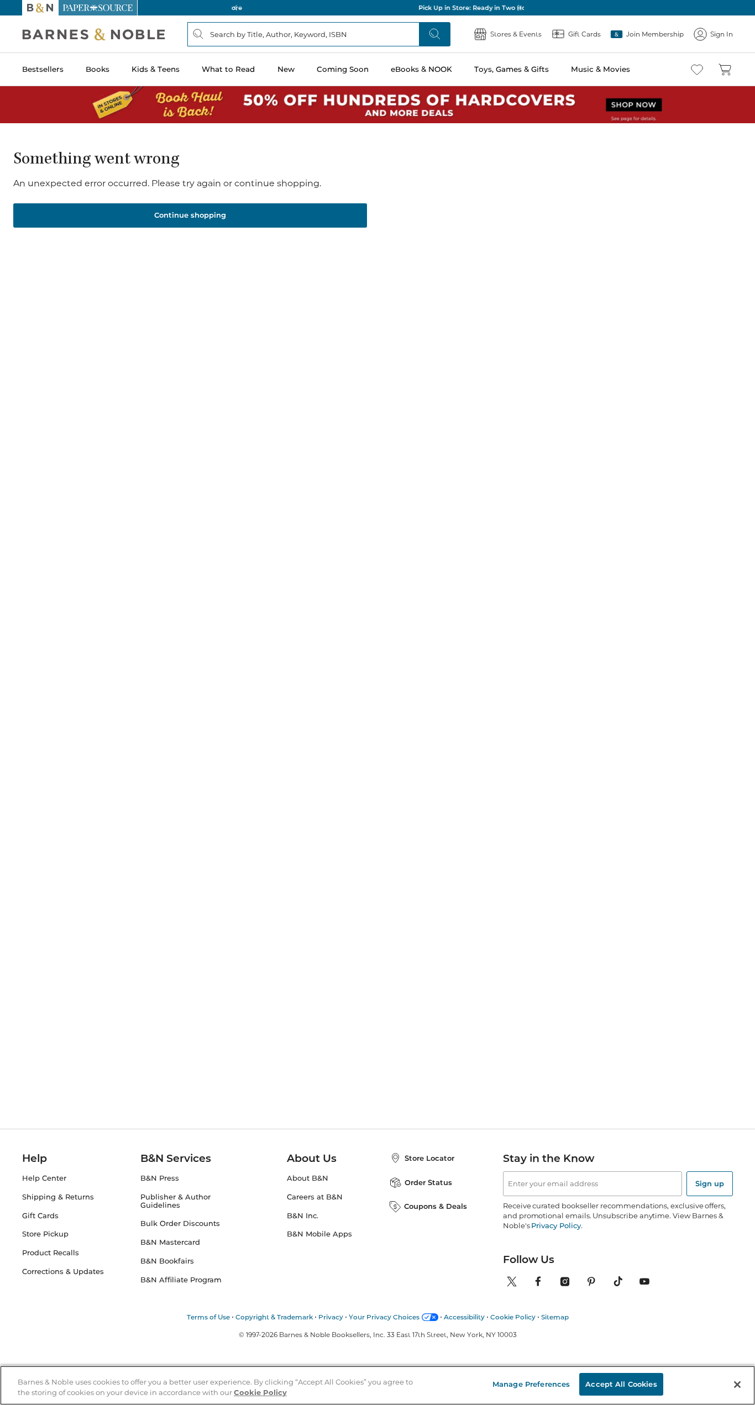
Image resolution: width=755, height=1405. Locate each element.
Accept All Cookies (621, 1384)
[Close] (737, 1384)
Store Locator (429, 1158)
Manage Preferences (531, 1384)
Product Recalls (50, 1253)
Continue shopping (190, 215)
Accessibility (464, 1317)
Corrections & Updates (63, 1271)
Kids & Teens (156, 69)
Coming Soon (343, 69)
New (286, 69)
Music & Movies (600, 69)
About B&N (307, 1178)
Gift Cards (40, 1216)
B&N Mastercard (170, 1242)
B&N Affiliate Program (181, 1280)
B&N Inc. (302, 1216)
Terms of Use (208, 1317)
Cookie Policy (513, 1317)
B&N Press (159, 1178)
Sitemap (555, 1317)
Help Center (44, 1178)
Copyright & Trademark (274, 1317)
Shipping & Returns (58, 1197)
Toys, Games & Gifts (511, 69)
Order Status (428, 1182)
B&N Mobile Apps (319, 1234)
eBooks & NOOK (421, 69)
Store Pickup (45, 1234)
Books (97, 69)
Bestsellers (43, 69)
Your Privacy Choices (384, 1317)
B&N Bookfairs (167, 1261)
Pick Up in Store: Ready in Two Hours (377, 8)
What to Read (228, 69)
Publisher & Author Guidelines (175, 1201)
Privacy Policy (555, 1225)
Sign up (709, 1183)
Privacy (330, 1317)
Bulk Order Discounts (180, 1223)
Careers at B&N (315, 1197)
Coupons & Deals (435, 1206)
